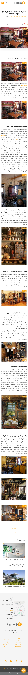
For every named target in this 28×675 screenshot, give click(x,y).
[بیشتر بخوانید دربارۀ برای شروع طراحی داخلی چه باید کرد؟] (14, 550)
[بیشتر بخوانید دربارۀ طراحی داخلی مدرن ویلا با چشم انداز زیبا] (14, 577)
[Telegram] (11, 660)
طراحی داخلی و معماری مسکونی (13, 16)
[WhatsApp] (5, 660)
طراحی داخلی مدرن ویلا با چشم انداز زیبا (15, 586)
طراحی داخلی (6, 640)
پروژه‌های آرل (18, 646)
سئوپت (4, 668)
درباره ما (18, 638)
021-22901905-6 (9, 610)
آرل (26, 16)
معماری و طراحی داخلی (22, 16)
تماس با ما (18, 640)
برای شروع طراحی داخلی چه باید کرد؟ (15, 559)
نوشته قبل (14, 528)
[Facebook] (16, 660)
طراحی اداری (6, 644)
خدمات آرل (6, 646)
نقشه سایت (18, 642)
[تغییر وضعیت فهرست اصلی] (2, 3)
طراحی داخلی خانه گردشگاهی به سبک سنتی (15, 565)
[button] (6, 3)
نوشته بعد (14, 532)
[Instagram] (22, 660)
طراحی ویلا (6, 642)
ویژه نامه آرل (18, 644)
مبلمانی (3, 135)
